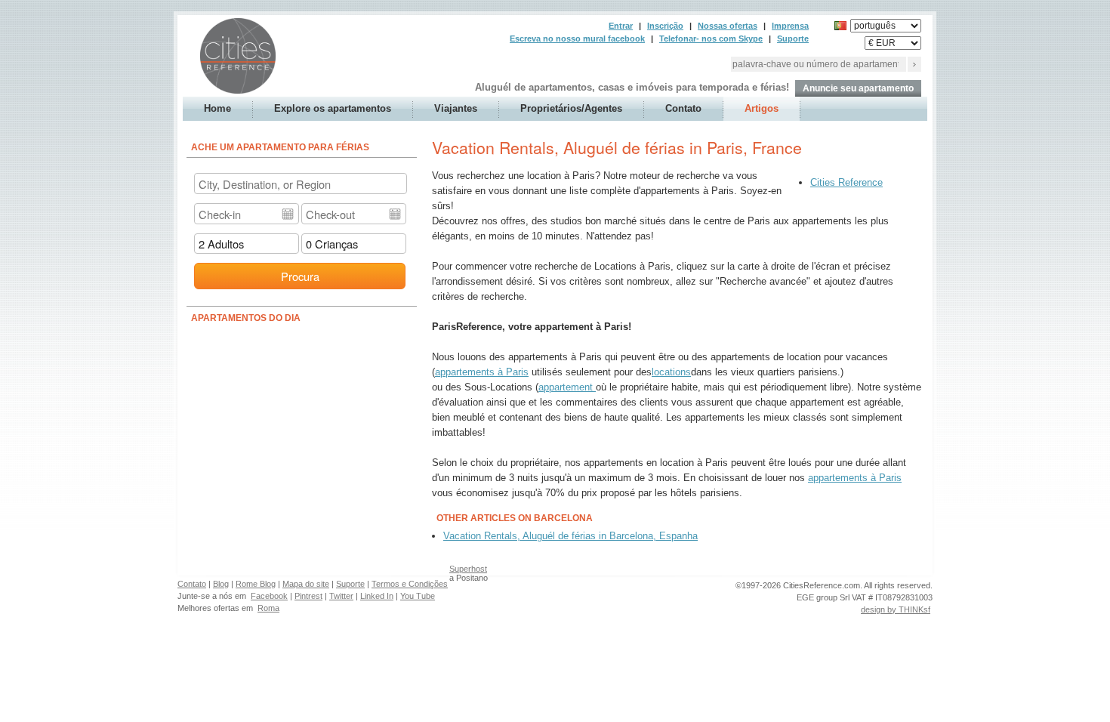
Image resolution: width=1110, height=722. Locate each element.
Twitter (341, 595)
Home (217, 108)
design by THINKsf (895, 609)
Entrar (621, 25)
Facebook (269, 595)
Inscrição (665, 25)
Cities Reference (846, 182)
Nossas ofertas (727, 25)
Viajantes (455, 108)
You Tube (417, 595)
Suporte (793, 38)
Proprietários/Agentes (571, 108)
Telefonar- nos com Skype (711, 38)
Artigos (762, 108)
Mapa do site (305, 583)
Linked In (376, 595)
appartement (567, 387)
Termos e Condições (410, 583)
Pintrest (308, 595)
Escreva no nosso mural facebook (577, 38)
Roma (268, 607)
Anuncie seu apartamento (858, 88)
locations (671, 372)
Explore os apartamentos (332, 108)
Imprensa (790, 25)
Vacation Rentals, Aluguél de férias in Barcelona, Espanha (570, 536)
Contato (683, 108)
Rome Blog (256, 583)
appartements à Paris (482, 372)
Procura (300, 276)
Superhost (468, 568)
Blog (221, 583)
